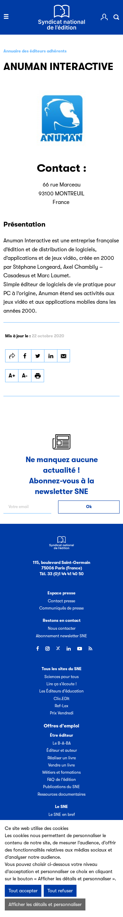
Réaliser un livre (61, 758)
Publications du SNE (61, 786)
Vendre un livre (61, 765)
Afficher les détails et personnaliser (45, 904)
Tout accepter (23, 890)
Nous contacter (62, 628)
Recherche (116, 17)
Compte (104, 17)
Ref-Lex (61, 705)
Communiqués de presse (61, 608)
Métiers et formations (61, 772)
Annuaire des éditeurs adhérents (35, 51)
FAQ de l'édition (61, 779)
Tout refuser (60, 890)
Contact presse (61, 601)
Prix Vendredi (61, 713)
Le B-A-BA (62, 743)
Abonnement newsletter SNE (61, 636)
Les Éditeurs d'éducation (61, 691)
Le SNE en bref (62, 814)
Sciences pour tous (61, 676)
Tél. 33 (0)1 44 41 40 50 (62, 573)
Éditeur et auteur (61, 750)
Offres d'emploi (61, 725)
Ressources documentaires (61, 794)
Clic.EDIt (61, 698)
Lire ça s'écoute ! (61, 683)
